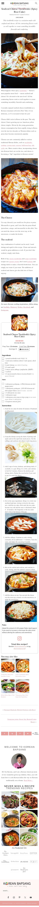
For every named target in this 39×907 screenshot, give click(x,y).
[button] (16, 340)
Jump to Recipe (19, 17)
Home (14, 8)
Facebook (26, 307)
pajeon (18, 145)
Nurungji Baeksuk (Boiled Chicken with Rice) (20, 710)
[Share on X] (12, 733)
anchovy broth (14, 261)
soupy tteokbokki (31, 259)
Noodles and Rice (21, 8)
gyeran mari (11, 145)
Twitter (20, 307)
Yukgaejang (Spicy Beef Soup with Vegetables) (22, 696)
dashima (30, 261)
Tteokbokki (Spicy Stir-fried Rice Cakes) (7, 675)
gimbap (3, 145)
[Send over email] (28, 733)
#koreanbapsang (19, 648)
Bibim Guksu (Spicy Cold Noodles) (7, 696)
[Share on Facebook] (4, 733)
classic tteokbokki (15, 259)
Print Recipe (25, 349)
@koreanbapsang (20, 646)
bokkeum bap (26, 145)
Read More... (28, 780)
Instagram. (5, 310)
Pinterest (13, 307)
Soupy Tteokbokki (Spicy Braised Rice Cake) (22, 675)
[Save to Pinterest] (20, 733)
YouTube (6, 307)
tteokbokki (23, 90)
